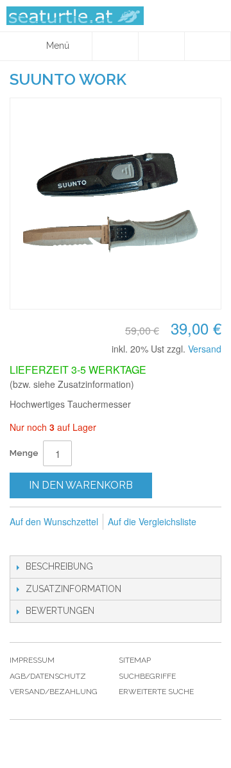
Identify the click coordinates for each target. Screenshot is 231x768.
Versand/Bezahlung (54, 691)
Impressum (32, 660)
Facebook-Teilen (22, 542)
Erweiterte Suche (156, 691)
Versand (204, 348)
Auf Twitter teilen (48, 542)
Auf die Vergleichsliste (152, 521)
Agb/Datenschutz (48, 676)
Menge (24, 453)
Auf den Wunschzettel (54, 521)
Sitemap (135, 660)
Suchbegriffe (147, 676)
